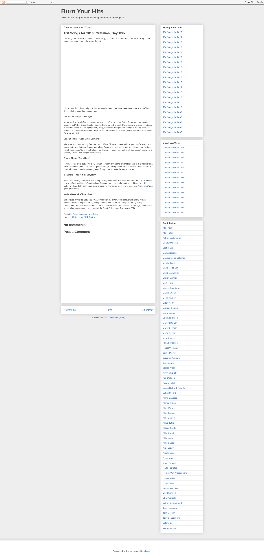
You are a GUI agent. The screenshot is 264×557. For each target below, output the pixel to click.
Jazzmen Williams (171, 358)
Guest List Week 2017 (173, 187)
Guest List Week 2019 (173, 177)
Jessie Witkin (169, 368)
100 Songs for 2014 (79, 217)
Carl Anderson (170, 253)
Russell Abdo (169, 478)
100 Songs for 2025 (172, 32)
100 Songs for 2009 (172, 112)
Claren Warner (170, 278)
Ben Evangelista (170, 243)
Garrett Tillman (170, 328)
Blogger (147, 551)
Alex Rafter (168, 233)
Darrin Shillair (169, 293)
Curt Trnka (168, 283)
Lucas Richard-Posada (174, 388)
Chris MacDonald (171, 273)
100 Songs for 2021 (172, 52)
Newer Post (70, 310)
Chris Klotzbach (170, 268)
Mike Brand (168, 433)
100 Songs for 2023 (172, 42)
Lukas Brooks (169, 393)
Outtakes (93, 217)
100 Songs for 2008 (172, 117)
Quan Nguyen (169, 463)
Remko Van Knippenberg (175, 473)
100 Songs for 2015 (172, 82)
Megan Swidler (170, 428)
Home (109, 310)
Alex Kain (167, 228)
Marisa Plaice (169, 403)
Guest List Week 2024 (173, 152)
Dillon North (168, 303)
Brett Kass (168, 248)
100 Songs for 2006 (172, 127)
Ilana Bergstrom (170, 343)
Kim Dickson (169, 378)
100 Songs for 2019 (172, 62)
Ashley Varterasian (172, 238)
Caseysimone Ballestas (174, 258)
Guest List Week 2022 (173, 162)
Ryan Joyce (168, 483)
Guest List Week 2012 (173, 212)
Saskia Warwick (170, 488)
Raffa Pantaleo (170, 468)
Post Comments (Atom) (114, 318)
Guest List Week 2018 (173, 182)
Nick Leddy (168, 448)
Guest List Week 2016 (173, 192)
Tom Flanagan (170, 508)
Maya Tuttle (168, 423)
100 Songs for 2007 (172, 122)
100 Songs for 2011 (172, 102)
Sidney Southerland (172, 503)
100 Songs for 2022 (172, 47)
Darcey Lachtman (171, 288)
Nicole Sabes (169, 453)
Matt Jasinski (169, 413)
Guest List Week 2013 (173, 207)
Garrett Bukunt (170, 323)
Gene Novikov (169, 333)
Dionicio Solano (170, 308)
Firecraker (143, 186)
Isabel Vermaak (170, 348)
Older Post (147, 310)
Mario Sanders (170, 398)
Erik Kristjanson (170, 318)
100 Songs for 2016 (172, 77)
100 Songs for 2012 (172, 97)
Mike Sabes (168, 443)
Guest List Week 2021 (173, 167)
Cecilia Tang (169, 263)
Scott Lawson (169, 493)
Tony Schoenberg (171, 518)
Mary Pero (168, 408)
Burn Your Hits (82, 11)
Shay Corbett (169, 498)
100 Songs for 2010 (172, 107)
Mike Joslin (168, 438)
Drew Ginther (169, 313)
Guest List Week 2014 (173, 202)
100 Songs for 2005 (172, 132)
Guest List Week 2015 (173, 197)
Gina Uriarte (169, 338)
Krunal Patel (169, 383)
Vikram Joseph (170, 528)
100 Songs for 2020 (172, 57)
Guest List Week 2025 (173, 147)
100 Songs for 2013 (172, 92)
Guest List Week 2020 (173, 172)
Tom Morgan (169, 513)
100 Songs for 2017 (172, 72)
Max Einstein (169, 418)
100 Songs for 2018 (172, 67)
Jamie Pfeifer (169, 353)
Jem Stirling (168, 363)
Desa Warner (169, 298)
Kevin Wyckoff (169, 373)
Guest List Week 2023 (173, 157)
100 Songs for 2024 (172, 37)
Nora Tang (168, 458)
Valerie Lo (167, 523)
